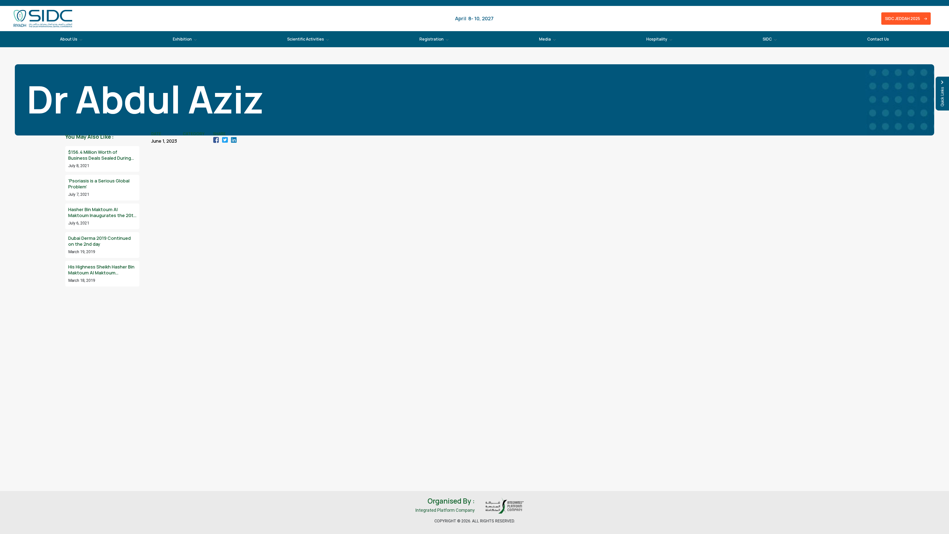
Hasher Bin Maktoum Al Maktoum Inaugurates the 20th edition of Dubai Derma (102, 212)
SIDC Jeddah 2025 (901, 18)
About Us (68, 39)
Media (545, 39)
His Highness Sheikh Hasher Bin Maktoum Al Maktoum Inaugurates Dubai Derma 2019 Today (101, 270)
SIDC (767, 39)
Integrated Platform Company (445, 510)
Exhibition (182, 39)
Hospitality (656, 39)
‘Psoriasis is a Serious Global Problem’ (98, 184)
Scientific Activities (305, 39)
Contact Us (878, 39)
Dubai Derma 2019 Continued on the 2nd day (99, 241)
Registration (431, 39)
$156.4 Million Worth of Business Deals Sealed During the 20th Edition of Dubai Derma (99, 155)
